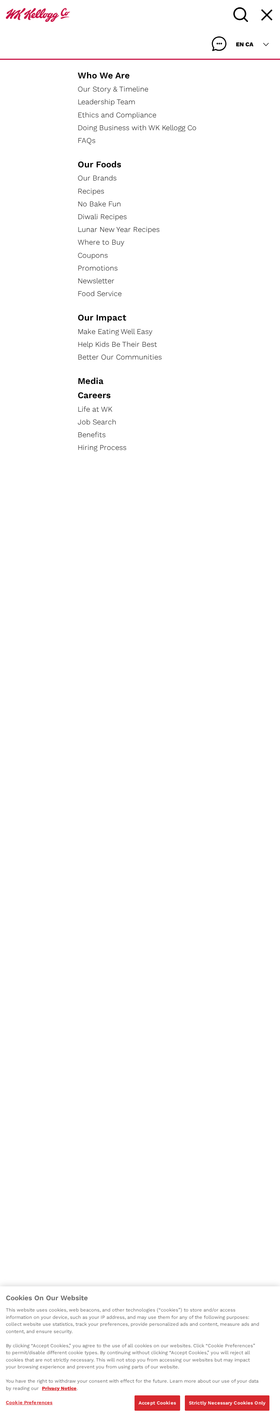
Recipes (91, 191)
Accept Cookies (157, 1403)
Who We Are (104, 75)
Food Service (100, 293)
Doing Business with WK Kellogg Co (137, 127)
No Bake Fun (99, 203)
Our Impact (102, 317)
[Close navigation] (267, 15)
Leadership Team (106, 101)
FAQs (87, 140)
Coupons (93, 255)
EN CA (244, 44)
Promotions (98, 268)
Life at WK (95, 409)
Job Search (97, 421)
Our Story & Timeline (113, 89)
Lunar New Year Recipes (119, 229)
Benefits (92, 434)
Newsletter (96, 280)
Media (91, 381)
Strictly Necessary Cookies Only (227, 1403)
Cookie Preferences (29, 1402)
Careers (94, 395)
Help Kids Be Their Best (117, 344)
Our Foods (99, 164)
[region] (140, 1352)
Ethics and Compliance (117, 114)
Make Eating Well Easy (115, 331)
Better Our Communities (120, 357)
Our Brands (97, 178)
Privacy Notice (59, 1388)
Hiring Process (102, 447)
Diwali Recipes (102, 216)
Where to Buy (101, 242)
